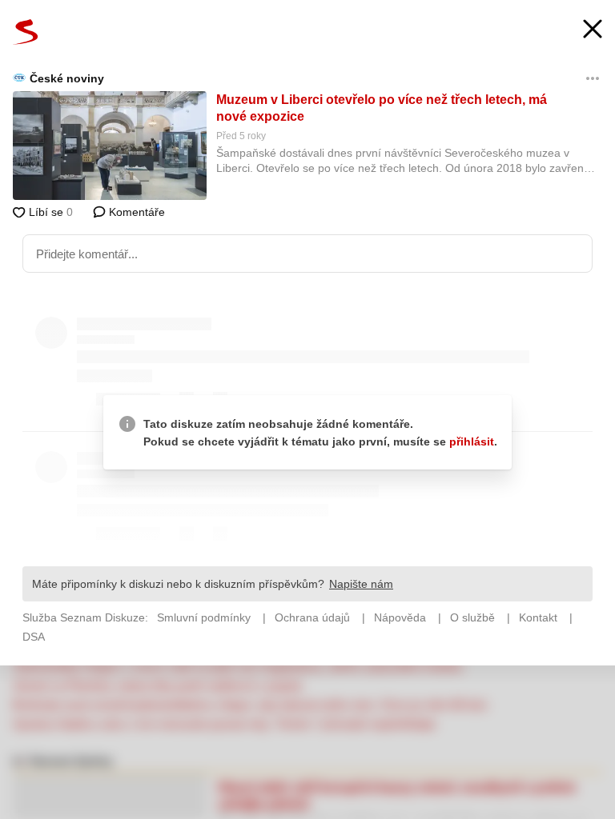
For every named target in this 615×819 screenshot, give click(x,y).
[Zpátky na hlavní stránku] (25, 32)
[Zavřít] (592, 30)
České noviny (67, 78)
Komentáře (135, 212)
